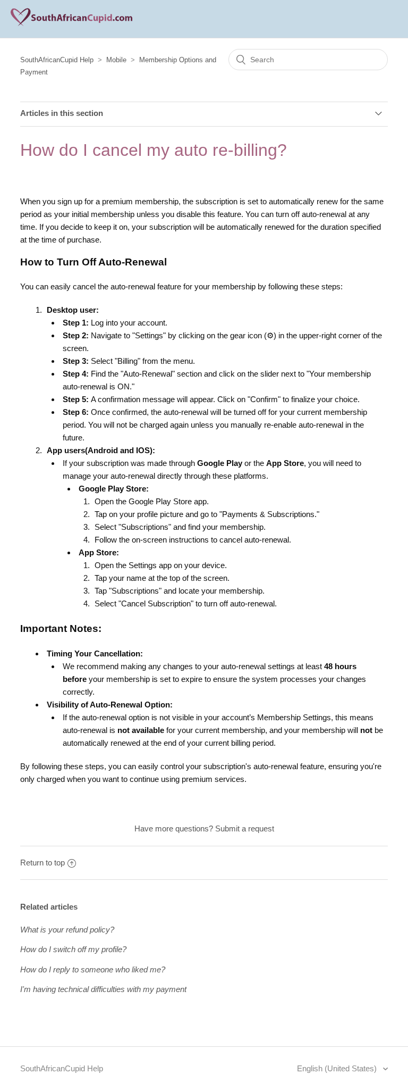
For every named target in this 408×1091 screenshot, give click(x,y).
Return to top (42, 862)
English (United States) (338, 1068)
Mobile (116, 60)
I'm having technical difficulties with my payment (103, 989)
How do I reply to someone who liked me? (92, 969)
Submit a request (244, 828)
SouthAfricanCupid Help (57, 60)
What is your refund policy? (67, 929)
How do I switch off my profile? (73, 949)
